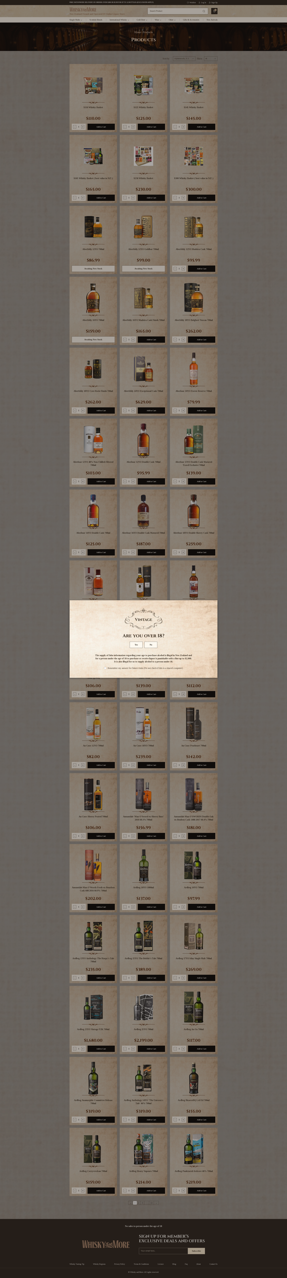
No (151, 645)
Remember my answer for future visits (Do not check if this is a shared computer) (145, 668)
